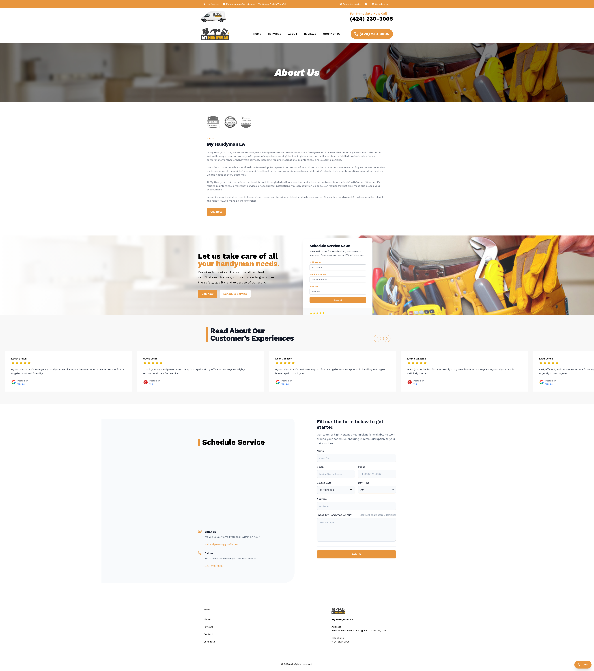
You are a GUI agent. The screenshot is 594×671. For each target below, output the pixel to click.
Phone (361, 466)
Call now (216, 211)
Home (257, 33)
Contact (208, 634)
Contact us (332, 33)
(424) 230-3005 (371, 19)
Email (320, 466)
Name (320, 450)
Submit (338, 300)
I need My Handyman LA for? (334, 514)
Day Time (363, 482)
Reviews (310, 33)
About (292, 33)
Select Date (324, 482)
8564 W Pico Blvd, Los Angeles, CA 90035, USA (359, 630)
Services (274, 33)
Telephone (337, 637)
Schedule (209, 641)
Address (314, 286)
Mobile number (318, 274)
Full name (315, 262)
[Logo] (223, 34)
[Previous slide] (377, 338)
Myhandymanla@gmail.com (240, 4)
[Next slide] (386, 338)
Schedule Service (235, 293)
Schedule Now (382, 4)
